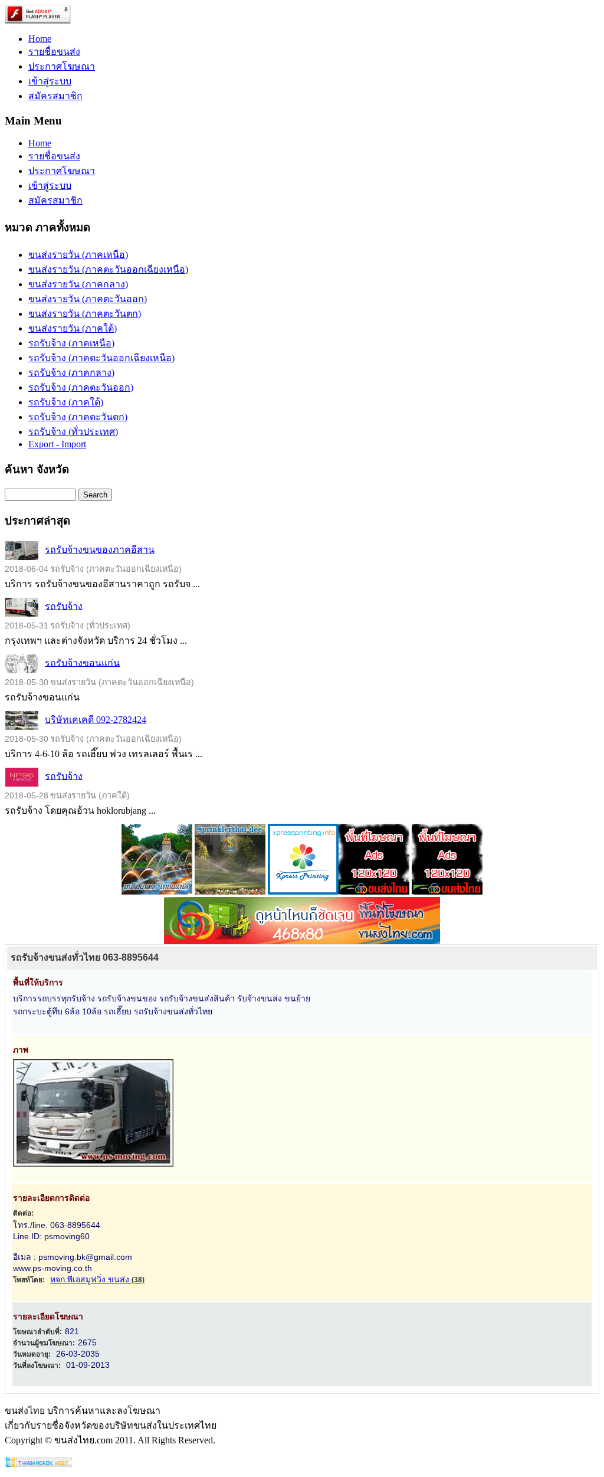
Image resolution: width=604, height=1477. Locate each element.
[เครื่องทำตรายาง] (303, 891)
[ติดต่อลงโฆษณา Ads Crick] (374, 891)
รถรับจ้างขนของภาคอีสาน (100, 549)
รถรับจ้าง (64, 606)
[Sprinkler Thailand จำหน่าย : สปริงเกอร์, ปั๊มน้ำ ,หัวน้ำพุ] (157, 891)
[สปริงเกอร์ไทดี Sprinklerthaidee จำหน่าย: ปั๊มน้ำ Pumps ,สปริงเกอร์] (230, 891)
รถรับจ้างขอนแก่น (82, 662)
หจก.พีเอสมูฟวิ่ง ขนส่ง (97, 1279)
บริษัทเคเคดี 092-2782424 (95, 719)
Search (95, 494)
